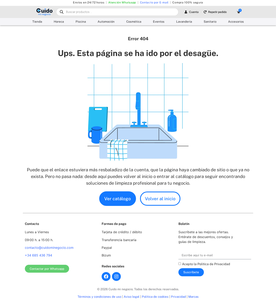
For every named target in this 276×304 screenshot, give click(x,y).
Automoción (106, 21)
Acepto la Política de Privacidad (206, 264)
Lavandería (184, 21)
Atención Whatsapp (122, 2)
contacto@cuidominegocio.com (49, 248)
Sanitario (210, 21)
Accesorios (236, 21)
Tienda (37, 21)
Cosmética (133, 21)
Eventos (158, 21)
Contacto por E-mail (154, 2)
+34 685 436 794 (38, 255)
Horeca (59, 21)
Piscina (81, 21)
